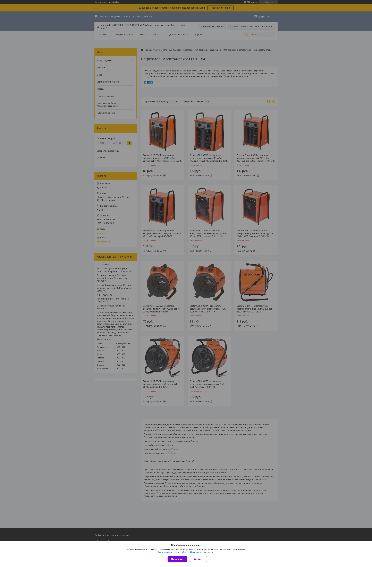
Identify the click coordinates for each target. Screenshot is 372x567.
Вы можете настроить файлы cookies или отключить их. (185, 552)
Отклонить (199, 559)
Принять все (177, 559)
